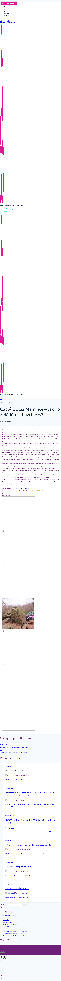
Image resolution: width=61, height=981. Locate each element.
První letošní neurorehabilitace (10, 924)
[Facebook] (1, 952)
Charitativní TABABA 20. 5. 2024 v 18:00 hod (15, 931)
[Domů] (1, 400)
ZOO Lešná (6, 920)
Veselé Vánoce (7, 929)
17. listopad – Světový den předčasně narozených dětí (14, 746)
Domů (5, 7)
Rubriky (2, 940)
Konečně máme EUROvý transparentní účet (14, 936)
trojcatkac (11, 776)
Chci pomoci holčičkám (8, 3)
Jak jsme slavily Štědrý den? (17, 888)
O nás (5, 9)
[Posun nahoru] (1, 957)
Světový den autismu (8, 922)
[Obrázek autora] (6, 776)
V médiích (7, 13)
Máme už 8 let (6, 927)
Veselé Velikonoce (8, 918)
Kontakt (6, 16)
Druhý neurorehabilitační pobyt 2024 (12, 933)
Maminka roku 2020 (14, 771)
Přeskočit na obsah (5, 1)
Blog (5, 11)
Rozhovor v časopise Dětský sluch (20, 866)
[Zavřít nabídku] (0, 960)
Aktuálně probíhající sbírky (10, 209)
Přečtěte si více (14, 780)
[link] (24, 488)
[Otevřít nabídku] (1, 397)
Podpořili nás (7, 211)
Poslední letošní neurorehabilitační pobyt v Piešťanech (14, 751)
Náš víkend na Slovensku (9, 915)
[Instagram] (3, 952)
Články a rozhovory (5, 402)
